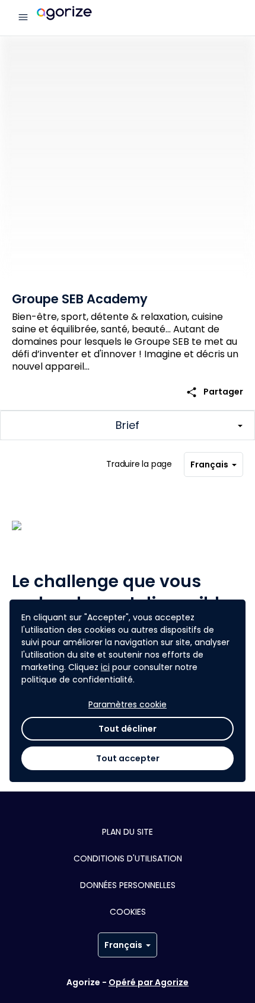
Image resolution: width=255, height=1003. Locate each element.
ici (105, 667)
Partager (214, 392)
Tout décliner (127, 729)
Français (209, 464)
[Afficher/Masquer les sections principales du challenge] (127, 425)
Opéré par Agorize (149, 982)
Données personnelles (128, 885)
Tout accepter (128, 758)
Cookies (128, 912)
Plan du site (127, 832)
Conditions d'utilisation (128, 858)
